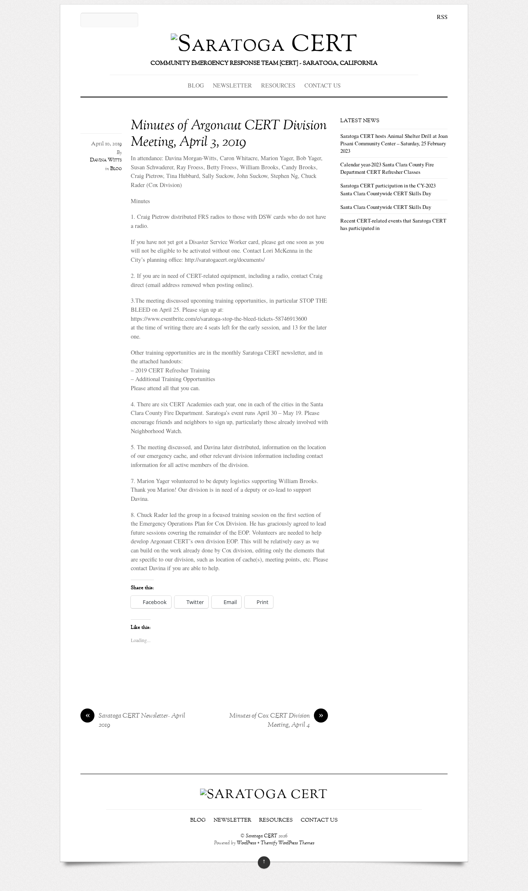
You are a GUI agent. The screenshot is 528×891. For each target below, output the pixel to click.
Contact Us (322, 85)
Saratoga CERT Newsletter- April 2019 (135, 721)
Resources (278, 85)
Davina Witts (106, 160)
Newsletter (232, 85)
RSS (442, 17)
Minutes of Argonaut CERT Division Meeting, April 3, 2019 (229, 134)
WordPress (246, 843)
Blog (196, 85)
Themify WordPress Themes (287, 843)
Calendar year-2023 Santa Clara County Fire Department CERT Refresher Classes (387, 168)
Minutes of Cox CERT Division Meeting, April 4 (276, 721)
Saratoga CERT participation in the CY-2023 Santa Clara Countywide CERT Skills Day (388, 189)
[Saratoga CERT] (264, 44)
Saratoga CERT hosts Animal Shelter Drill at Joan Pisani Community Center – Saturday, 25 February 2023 (394, 143)
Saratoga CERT (261, 836)
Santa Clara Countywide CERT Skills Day (385, 207)
